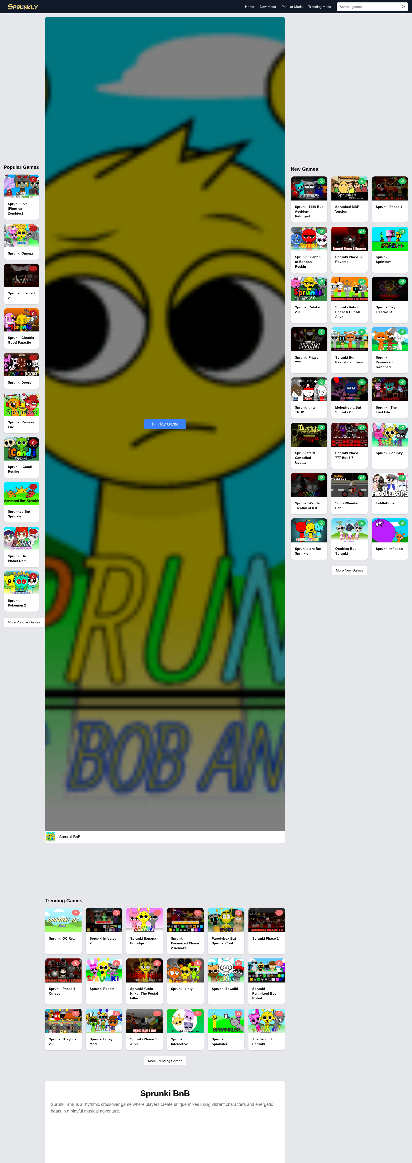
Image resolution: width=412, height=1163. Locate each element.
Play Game (168, 424)
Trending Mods (319, 7)
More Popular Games (24, 622)
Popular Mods (292, 7)
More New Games (349, 570)
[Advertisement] (21, 88)
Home (249, 7)
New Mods (268, 7)
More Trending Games (165, 1061)
